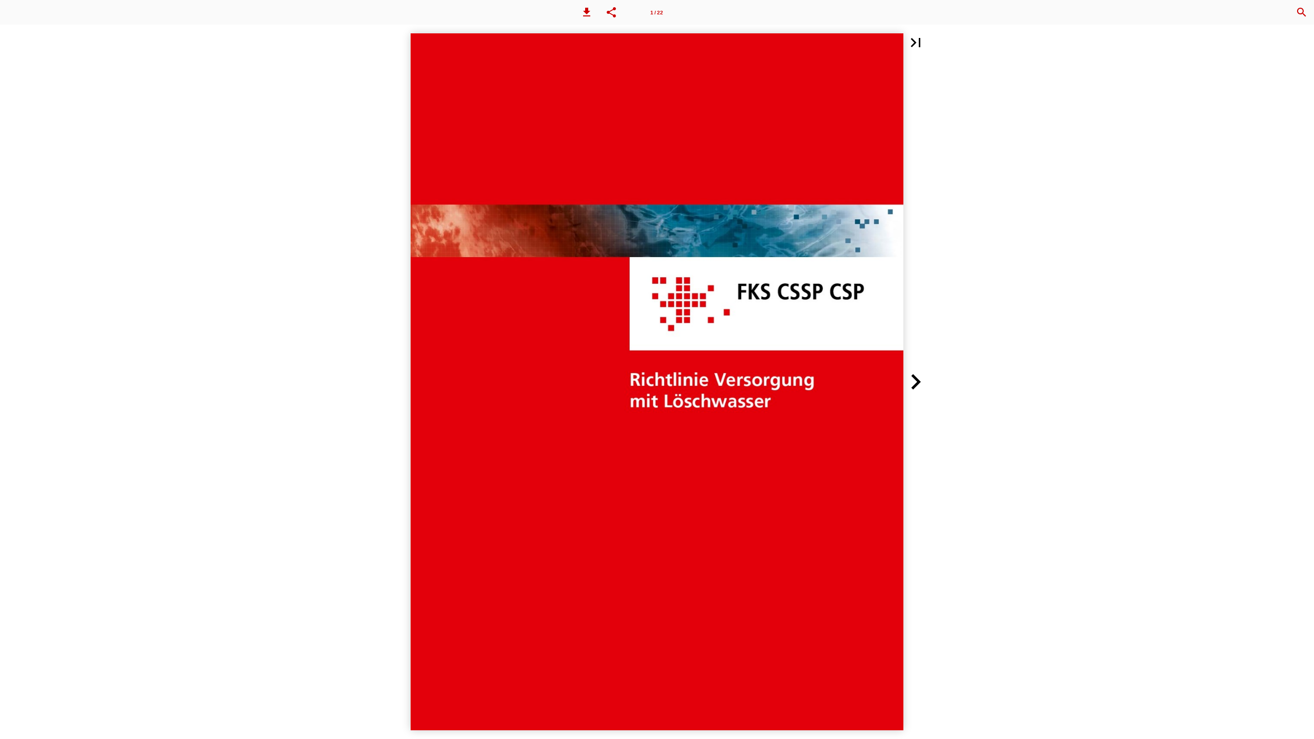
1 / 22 (656, 12)
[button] (586, 12)
